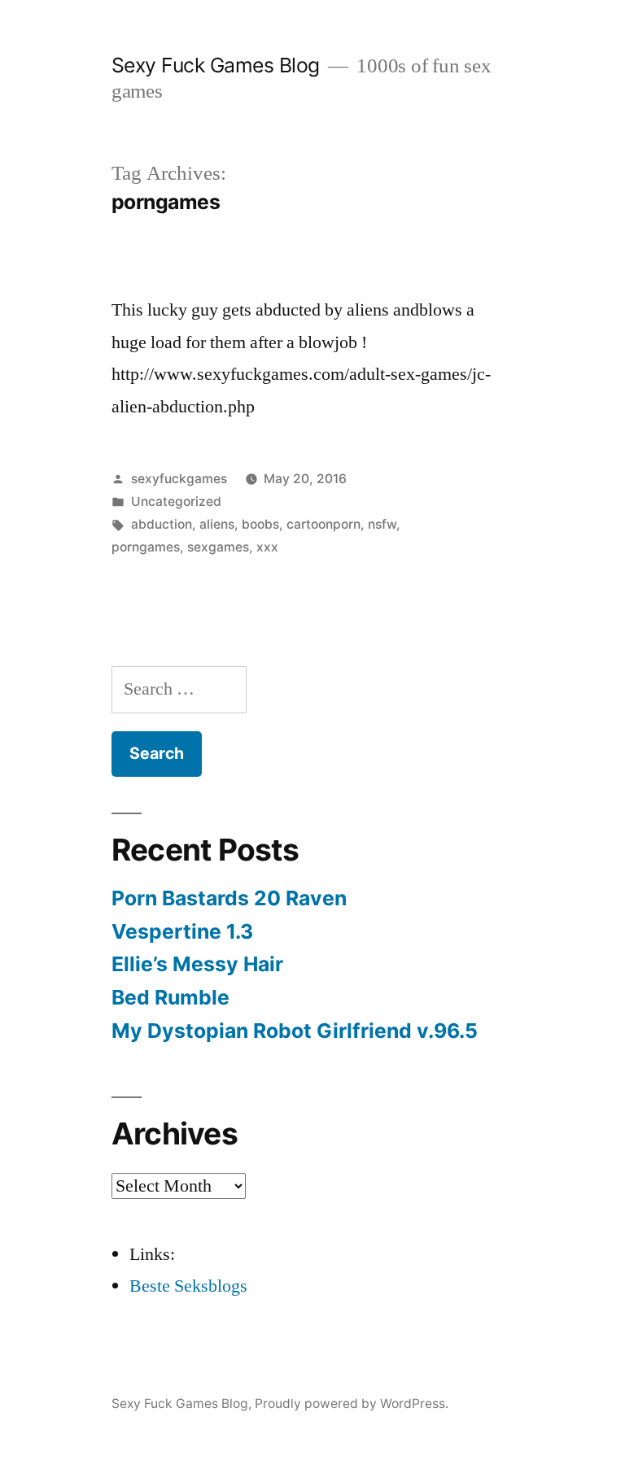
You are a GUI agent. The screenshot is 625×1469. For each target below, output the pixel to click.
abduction (161, 524)
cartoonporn (323, 524)
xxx (267, 547)
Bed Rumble (170, 997)
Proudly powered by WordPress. (351, 1403)
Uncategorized (176, 501)
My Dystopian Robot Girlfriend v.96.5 (294, 1030)
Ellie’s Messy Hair (197, 964)
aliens (216, 524)
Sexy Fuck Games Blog (215, 65)
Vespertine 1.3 (182, 931)
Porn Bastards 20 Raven (229, 898)
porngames (145, 547)
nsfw (382, 524)
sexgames (218, 547)
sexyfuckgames (179, 478)
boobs (260, 524)
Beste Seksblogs (188, 1286)
